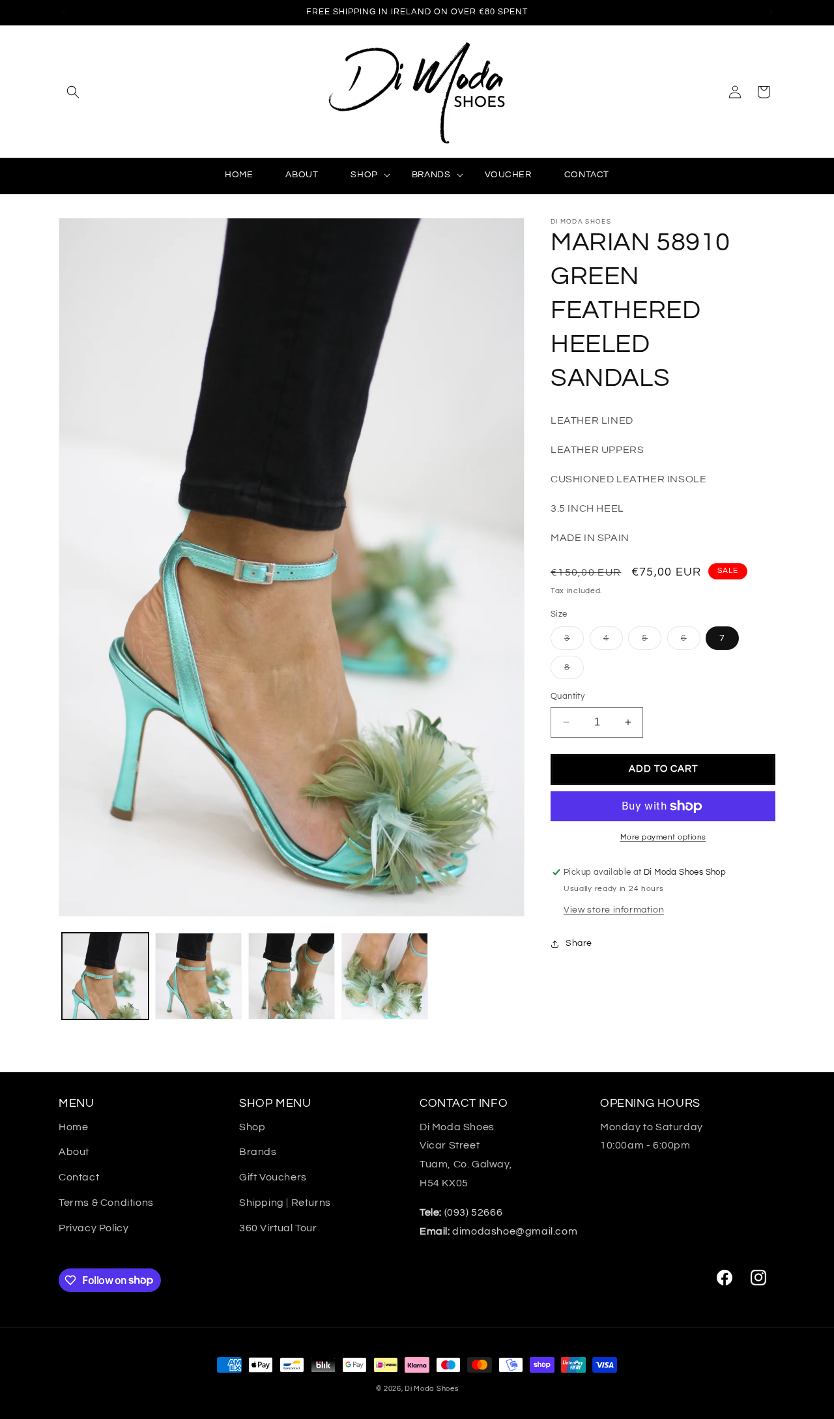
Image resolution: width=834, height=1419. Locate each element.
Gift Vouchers (273, 1177)
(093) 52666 (461, 1212)
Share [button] (579, 943)
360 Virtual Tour (278, 1228)
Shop (252, 1127)
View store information (614, 909)
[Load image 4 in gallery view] (384, 976)
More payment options (663, 837)
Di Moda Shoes (431, 1388)
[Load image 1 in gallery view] (105, 976)
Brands (258, 1152)
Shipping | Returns (285, 1202)
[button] (73, 92)
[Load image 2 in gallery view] (198, 976)
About (74, 1152)
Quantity (567, 696)
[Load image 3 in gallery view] (291, 976)
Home (73, 1127)
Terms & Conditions (106, 1202)
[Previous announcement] (63, 12)
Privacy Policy (93, 1228)
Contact (79, 1177)
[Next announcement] (770, 12)
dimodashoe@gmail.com (498, 1231)
